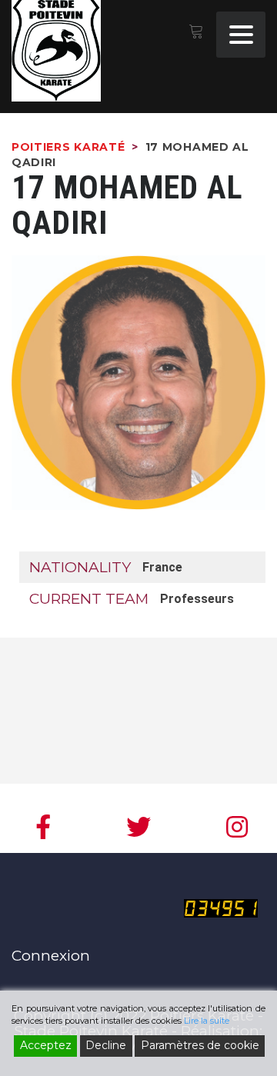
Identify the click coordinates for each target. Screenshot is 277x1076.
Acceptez (46, 1045)
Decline (105, 1045)
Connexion (51, 955)
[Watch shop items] (195, 33)
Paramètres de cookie (200, 1045)
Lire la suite (206, 1020)
